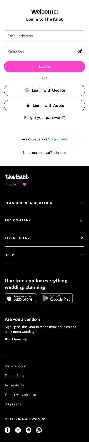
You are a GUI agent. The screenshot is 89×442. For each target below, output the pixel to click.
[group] (44, 51)
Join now (59, 153)
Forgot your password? (44, 117)
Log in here (58, 139)
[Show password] (80, 51)
